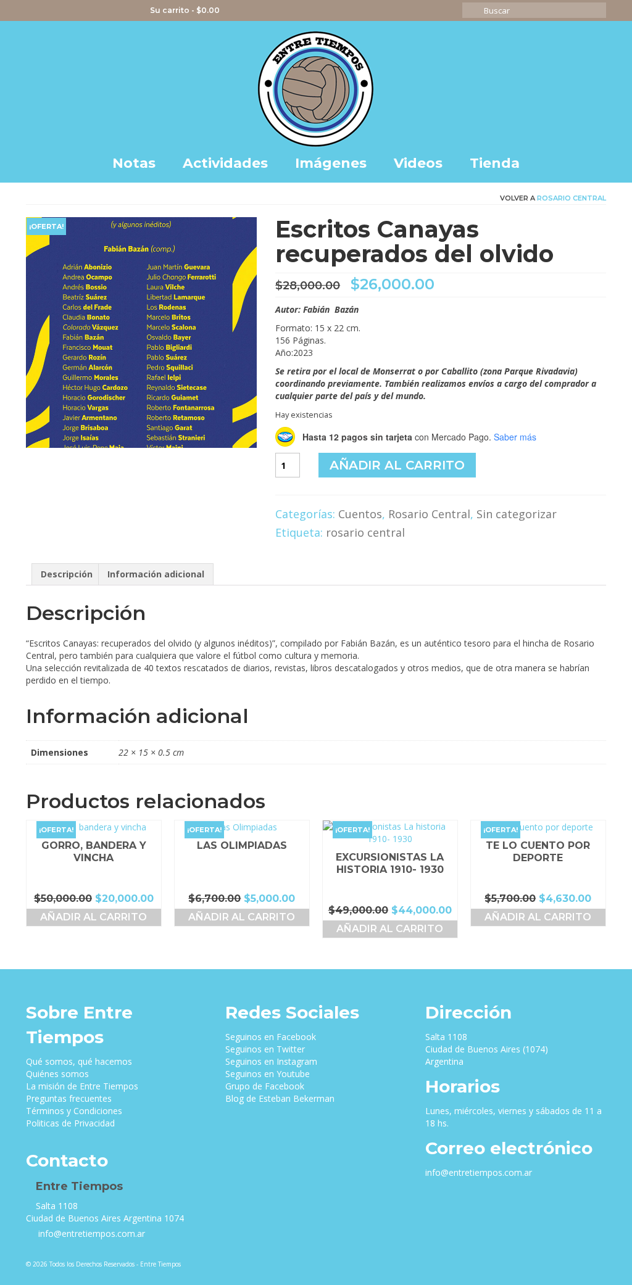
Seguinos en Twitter (265, 1049)
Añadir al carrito (397, 465)
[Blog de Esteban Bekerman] (124, 10)
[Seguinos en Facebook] (35, 10)
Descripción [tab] (67, 574)
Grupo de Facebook (264, 1086)
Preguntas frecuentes (69, 1098)
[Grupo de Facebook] (106, 10)
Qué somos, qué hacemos (79, 1061)
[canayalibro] (141, 331)
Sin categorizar (516, 513)
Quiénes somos (57, 1074)
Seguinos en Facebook (270, 1037)
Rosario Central (571, 198)
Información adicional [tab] (155, 574)
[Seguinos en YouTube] (89, 10)
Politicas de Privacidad (70, 1123)
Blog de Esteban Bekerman (280, 1098)
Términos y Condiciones (74, 1111)
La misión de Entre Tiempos (82, 1086)
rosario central (365, 532)
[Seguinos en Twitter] (53, 10)
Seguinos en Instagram (271, 1061)
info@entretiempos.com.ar (90, 1233)
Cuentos (360, 513)
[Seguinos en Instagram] (71, 10)
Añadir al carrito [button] (93, 917)
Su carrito (184, 10)
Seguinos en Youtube (267, 1074)
